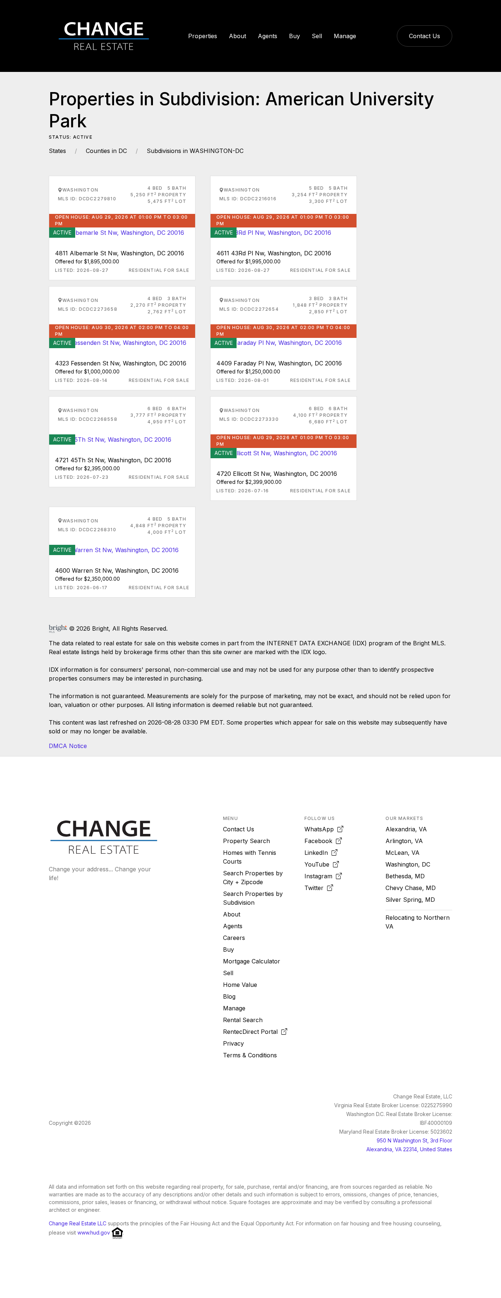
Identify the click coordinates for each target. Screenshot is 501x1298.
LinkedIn (318, 852)
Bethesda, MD (405, 876)
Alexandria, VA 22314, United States (409, 1149)
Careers (234, 937)
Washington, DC (407, 864)
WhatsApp (320, 829)
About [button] (237, 36)
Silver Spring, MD (410, 899)
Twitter (315, 888)
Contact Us (424, 36)
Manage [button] (345, 36)
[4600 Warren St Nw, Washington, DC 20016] (114, 549)
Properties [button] (202, 36)
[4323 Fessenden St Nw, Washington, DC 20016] (117, 342)
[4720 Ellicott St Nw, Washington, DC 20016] (274, 452)
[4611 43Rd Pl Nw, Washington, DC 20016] (271, 232)
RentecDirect (250, 1031)
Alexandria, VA (406, 829)
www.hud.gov (93, 1233)
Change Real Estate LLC (77, 1223)
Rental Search (243, 1020)
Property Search (246, 841)
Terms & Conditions (250, 1055)
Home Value (240, 984)
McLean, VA (402, 852)
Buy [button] (294, 36)
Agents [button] (267, 36)
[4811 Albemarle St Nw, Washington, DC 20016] (116, 232)
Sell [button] (317, 36)
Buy (228, 949)
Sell (228, 973)
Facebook (320, 841)
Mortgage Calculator (251, 961)
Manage (234, 1008)
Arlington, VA (404, 841)
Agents (232, 926)
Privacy (233, 1043)
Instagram (320, 876)
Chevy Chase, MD (410, 888)
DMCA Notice (68, 746)
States (57, 150)
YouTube (318, 864)
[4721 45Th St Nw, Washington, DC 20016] (110, 438)
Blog (229, 996)
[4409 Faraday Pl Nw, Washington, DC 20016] (276, 342)
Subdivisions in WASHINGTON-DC (195, 150)
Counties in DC (106, 150)
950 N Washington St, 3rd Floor (414, 1140)
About (231, 914)
